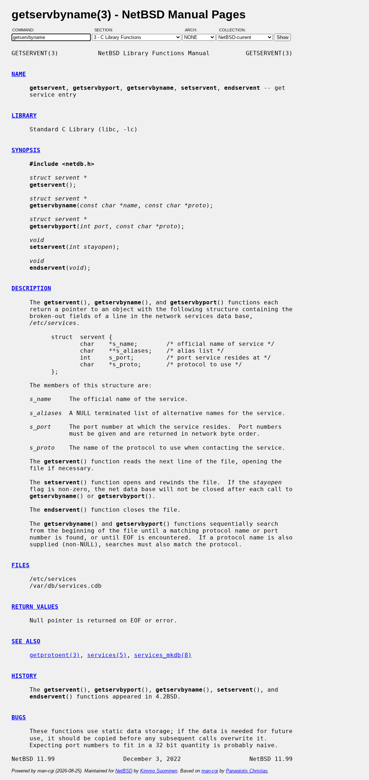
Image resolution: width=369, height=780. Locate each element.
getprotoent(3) (55, 655)
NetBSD (123, 771)
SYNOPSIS (26, 150)
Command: (25, 30)
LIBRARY (24, 115)
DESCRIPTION (31, 288)
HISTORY (24, 676)
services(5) (107, 655)
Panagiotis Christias (247, 771)
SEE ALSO (26, 641)
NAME (19, 74)
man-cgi (209, 771)
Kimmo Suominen (158, 771)
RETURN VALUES (35, 606)
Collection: (232, 30)
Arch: (194, 30)
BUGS (19, 717)
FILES (21, 565)
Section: (105, 30)
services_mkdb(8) (163, 655)
